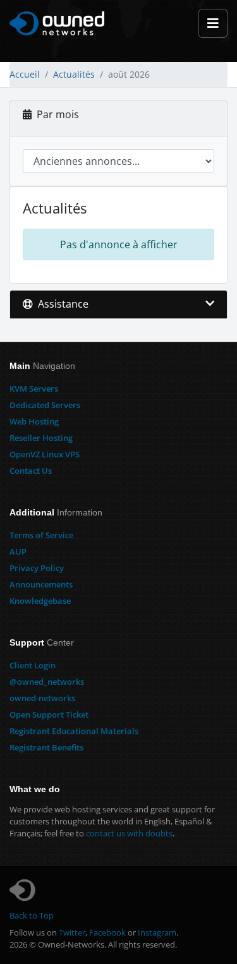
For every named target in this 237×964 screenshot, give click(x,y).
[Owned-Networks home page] (56, 23)
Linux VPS (44, 454)
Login (32, 665)
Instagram (157, 932)
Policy (36, 568)
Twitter (72, 932)
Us (30, 470)
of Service (41, 535)
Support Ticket (48, 714)
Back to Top (31, 915)
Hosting (34, 421)
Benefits (46, 747)
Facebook (107, 932)
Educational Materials (73, 731)
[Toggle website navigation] (213, 23)
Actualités (74, 74)
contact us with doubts (129, 833)
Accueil (24, 74)
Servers (33, 388)
